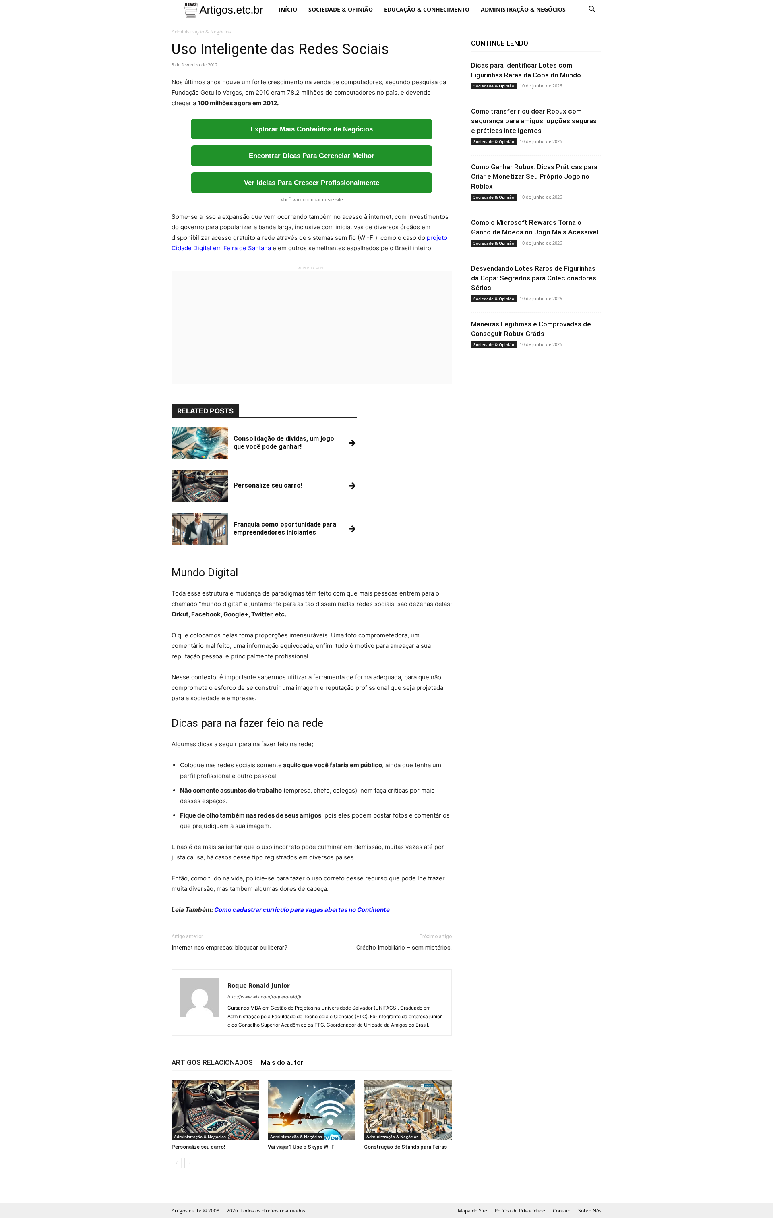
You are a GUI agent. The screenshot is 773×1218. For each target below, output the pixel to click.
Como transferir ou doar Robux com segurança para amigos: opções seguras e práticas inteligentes (534, 121)
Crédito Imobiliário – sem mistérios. (404, 947)
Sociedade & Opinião (340, 9)
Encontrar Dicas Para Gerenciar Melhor (311, 156)
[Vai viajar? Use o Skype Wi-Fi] (311, 1110)
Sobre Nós (589, 1210)
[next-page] (189, 1163)
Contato (561, 1210)
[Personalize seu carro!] (215, 1110)
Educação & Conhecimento (426, 9)
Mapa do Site (472, 1210)
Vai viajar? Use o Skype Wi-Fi (301, 1147)
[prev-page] (177, 1163)
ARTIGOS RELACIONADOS (212, 1062)
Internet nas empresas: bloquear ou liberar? (229, 947)
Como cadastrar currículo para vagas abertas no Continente (302, 909)
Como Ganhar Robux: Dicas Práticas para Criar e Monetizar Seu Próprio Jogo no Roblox (534, 176)
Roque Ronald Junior (258, 985)
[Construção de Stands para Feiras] (408, 1110)
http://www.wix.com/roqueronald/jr (264, 997)
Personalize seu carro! (198, 1147)
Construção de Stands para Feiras (405, 1147)
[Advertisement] (312, 327)
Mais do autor (282, 1062)
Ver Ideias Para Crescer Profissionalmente (311, 183)
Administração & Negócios (523, 9)
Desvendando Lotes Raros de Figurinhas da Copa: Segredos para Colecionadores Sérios (533, 278)
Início (288, 9)
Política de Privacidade (520, 1210)
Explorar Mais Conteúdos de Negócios (311, 129)
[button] (591, 10)
